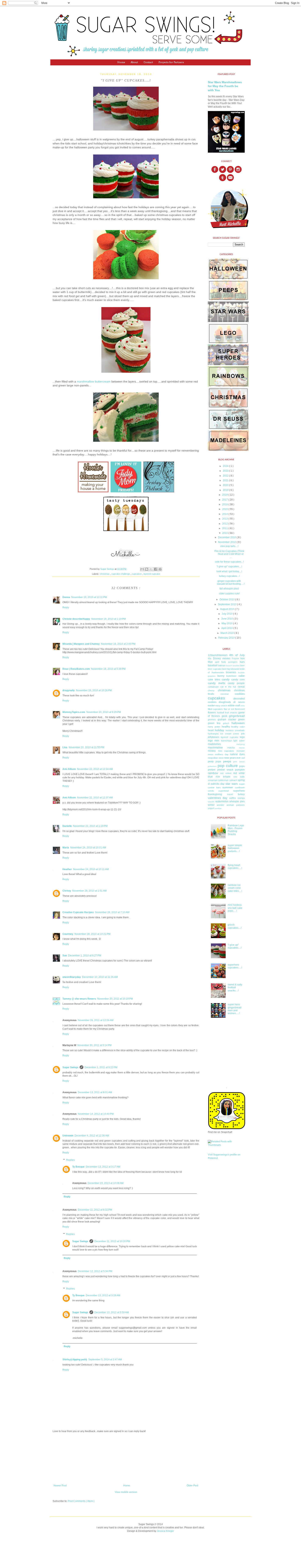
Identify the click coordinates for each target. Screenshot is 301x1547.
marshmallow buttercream (94, 381)
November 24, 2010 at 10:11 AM (91, 869)
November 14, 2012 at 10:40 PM (96, 1113)
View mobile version (126, 1492)
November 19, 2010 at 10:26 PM (94, 690)
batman (221, 665)
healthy (226, 726)
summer (227, 787)
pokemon (212, 766)
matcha (231, 747)
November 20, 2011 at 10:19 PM (115, 998)
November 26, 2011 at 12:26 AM (95, 1020)
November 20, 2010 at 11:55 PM (86, 747)
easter (211, 705)
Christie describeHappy (76, 618)
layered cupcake (152, 574)
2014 (225, 514)
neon (221, 758)
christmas (105, 574)
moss (210, 754)
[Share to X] (151, 569)
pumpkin (240, 769)
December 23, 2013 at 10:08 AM (105, 1183)
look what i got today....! (229, 571)
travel (230, 794)
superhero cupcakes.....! (235, 966)
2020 (226, 485)
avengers (233, 662)
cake (242, 675)
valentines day (217, 797)
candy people (236, 683)
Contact (148, 62)
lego (242, 737)
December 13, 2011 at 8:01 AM (95, 1092)
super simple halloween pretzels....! (235, 848)
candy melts (216, 683)
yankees (240, 805)
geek (224, 716)
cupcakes (137, 574)
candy (226, 679)
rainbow (213, 773)
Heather (67, 869)
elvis (243, 706)
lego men (213, 740)
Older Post (192, 1485)
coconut (225, 694)
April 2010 (227, 628)
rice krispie (223, 776)
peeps (227, 761)
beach (229, 665)
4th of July (237, 655)
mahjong (240, 744)
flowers (212, 712)
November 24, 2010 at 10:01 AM (88, 847)
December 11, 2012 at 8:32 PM (95, 1209)
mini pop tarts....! (229, 546)
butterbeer (231, 676)
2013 (225, 518)
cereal (241, 686)
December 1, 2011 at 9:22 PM (101, 1067)
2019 (226, 490)
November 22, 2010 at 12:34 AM (95, 769)
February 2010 (226, 637)
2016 (225, 504)
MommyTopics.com (73, 712)
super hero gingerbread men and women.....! (234, 1009)
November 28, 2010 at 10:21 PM (92, 934)
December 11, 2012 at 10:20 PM (112, 1241)
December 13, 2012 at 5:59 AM (111, 1312)
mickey (212, 750)
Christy (66, 890)
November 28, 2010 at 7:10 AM (112, 912)
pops (242, 766)
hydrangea (213, 733)
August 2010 (227, 609)
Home (121, 62)
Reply (65, 607)
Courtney (67, 934)
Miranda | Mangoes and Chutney (81, 643)
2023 (226, 470)
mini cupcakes (226, 751)
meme (242, 748)
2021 (226, 480)
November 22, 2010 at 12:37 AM (95, 797)
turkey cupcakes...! (229, 576)
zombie (218, 808)
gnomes (212, 719)
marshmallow (215, 747)
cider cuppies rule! (229, 593)
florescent (240, 709)
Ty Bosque (78, 1166)
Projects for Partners (171, 62)
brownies (231, 672)
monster (240, 751)
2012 (225, 523)
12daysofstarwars (217, 655)
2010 (225, 533)
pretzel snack (225, 769)
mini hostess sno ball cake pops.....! (235, 907)
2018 (225, 494)
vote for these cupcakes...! (229, 561)
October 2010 (227, 599)
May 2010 (227, 623)
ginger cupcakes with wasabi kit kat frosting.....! (230, 582)
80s (210, 658)
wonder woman (225, 805)
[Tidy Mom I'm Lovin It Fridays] (126, 492)
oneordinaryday (71, 977)
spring (241, 780)
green (241, 719)
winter (211, 805)
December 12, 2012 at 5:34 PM (95, 1271)
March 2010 (227, 633)
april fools (220, 662)
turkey (241, 794)
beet (224, 669)
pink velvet (239, 761)
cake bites (214, 679)
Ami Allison (69, 769)
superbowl (223, 791)
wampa (241, 798)
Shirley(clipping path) (74, 1359)
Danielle (67, 826)
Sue (64, 955)
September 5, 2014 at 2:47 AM (105, 1359)
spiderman (223, 780)
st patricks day (216, 783)
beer (242, 665)
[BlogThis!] (147, 569)
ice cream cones (229, 733)
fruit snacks (231, 712)
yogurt (211, 808)
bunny (220, 675)
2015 (225, 509)
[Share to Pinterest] (160, 569)
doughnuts (225, 702)
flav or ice (229, 709)
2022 (226, 475)
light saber (239, 740)
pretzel (211, 769)
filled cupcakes (215, 709)
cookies (240, 693)
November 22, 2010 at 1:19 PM (90, 826)
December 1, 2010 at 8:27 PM (84, 955)
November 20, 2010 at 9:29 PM (103, 712)
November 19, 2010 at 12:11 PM (89, 597)
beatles (236, 665)
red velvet (225, 773)
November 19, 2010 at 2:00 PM (118, 643)
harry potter (214, 726)
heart (211, 730)
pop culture (228, 766)
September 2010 (227, 604)
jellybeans (213, 737)
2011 (225, 528)
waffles (232, 798)
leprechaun (226, 740)
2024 (226, 466)
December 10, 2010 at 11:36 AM (100, 977)
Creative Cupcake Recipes (78, 912)
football (220, 712)
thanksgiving (215, 794)
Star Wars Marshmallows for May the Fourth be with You (225, 86)
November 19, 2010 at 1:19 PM (108, 618)
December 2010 (227, 537)
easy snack (221, 705)
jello (243, 733)
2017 (225, 499)
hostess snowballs (235, 730)
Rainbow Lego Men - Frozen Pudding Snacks (236, 830)
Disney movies (221, 658)
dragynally (68, 690)
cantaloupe (213, 687)
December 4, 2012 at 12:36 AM (92, 1135)
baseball (212, 665)
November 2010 (227, 542)
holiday (219, 730)
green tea (214, 723)
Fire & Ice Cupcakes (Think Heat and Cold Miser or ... (229, 554)
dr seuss (239, 702)
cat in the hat (228, 687)
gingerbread (237, 715)
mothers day (222, 754)
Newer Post (60, 1485)
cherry (211, 690)
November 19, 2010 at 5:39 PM (108, 668)
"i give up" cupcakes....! (229, 566)
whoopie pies (237, 801)
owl (243, 758)
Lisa (64, 747)
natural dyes (237, 754)
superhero (239, 790)
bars (242, 662)
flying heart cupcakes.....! (235, 866)
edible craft (234, 705)
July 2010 (227, 613)
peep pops (214, 761)
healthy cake (238, 726)
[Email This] (142, 569)
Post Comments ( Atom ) (81, 1501)
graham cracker (227, 719)
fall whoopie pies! (229, 588)
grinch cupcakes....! (234, 926)
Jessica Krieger (165, 1531)
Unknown (67, 1135)
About (134, 62)
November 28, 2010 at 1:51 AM (89, 890)
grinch (226, 723)
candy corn (238, 679)
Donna (66, 597)
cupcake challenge (121, 574)
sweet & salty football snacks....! (235, 987)
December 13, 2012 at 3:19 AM (103, 1295)
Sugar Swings (70, 1067)
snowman (212, 780)
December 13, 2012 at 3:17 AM (103, 1166)
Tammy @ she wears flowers (79, 998)
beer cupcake (215, 669)
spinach (233, 780)
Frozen (235, 658)
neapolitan (213, 758)
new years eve (232, 757)
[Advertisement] (125, 1458)
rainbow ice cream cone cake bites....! (235, 888)
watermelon (222, 801)
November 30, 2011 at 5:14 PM (94, 1045)
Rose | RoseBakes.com (76, 668)
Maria (65, 847)
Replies (70, 1160)
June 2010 (227, 618)
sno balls (239, 776)
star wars (231, 783)
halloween (238, 723)
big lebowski (233, 669)
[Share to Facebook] (156, 569)
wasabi (211, 801)
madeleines (214, 744)
